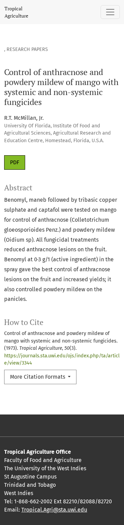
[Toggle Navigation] (110, 12)
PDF (14, 162)
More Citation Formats (38, 377)
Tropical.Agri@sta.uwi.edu (54, 509)
